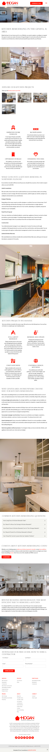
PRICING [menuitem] (4, 693)
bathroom (19, 549)
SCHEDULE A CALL (36, 3)
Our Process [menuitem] (19, 680)
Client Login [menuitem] (34, 697)
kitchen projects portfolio (14, 90)
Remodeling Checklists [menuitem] (6, 687)
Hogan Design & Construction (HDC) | (19, 746)
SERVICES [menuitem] (4, 678)
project (12, 552)
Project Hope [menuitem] (19, 706)
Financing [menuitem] (4, 699)
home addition (42, 549)
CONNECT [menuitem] (34, 693)
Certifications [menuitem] (19, 703)
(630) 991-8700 (32, 750)
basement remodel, (31, 549)
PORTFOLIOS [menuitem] (35, 678)
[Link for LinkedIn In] (30, 737)
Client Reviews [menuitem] (20, 704)
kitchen (24, 549)
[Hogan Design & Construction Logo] (10, 3)
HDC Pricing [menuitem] (4, 696)
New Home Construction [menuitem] (7, 685)
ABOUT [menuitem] (18, 693)
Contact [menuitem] (33, 696)
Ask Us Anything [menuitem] (20, 709)
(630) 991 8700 (37, 746)
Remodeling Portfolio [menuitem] (36, 680)
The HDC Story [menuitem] (20, 697)
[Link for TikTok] (16, 737)
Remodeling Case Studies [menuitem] (7, 697)
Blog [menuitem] (18, 711)
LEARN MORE (6, 557)
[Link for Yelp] (32, 737)
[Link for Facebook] (19, 737)
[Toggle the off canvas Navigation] (46, 3)
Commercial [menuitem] (4, 683)
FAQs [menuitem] (18, 682)
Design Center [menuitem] (5, 690)
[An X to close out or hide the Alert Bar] (47, 749)
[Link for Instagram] (24, 737)
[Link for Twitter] (21, 737)
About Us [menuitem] (19, 696)
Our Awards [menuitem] (19, 701)
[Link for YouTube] (27, 737)
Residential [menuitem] (4, 682)
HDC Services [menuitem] (4, 680)
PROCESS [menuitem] (19, 678)
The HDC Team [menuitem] (20, 699)
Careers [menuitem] (18, 708)
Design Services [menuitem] (5, 689)
